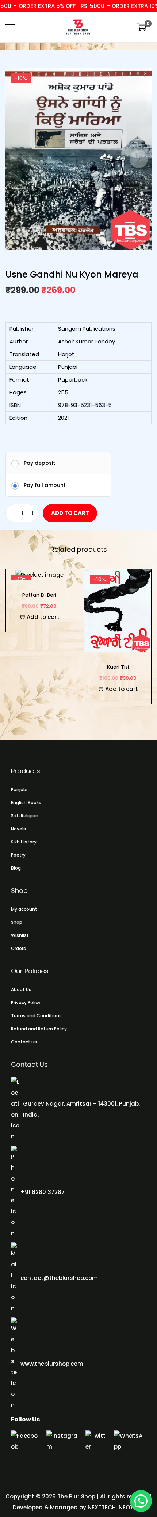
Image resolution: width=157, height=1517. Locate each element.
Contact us (24, 1042)
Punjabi (19, 789)
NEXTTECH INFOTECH (115, 1507)
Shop (16, 922)
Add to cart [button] (43, 617)
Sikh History (24, 842)
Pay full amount (45, 485)
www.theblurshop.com (51, 1364)
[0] (141, 27)
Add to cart (70, 513)
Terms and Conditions (36, 1016)
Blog (16, 868)
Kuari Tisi (118, 667)
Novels (18, 829)
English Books (26, 802)
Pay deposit (39, 463)
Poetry (18, 855)
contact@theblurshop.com (59, 1278)
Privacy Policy (26, 1002)
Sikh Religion (24, 816)
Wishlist (20, 935)
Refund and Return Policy (39, 1029)
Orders (18, 948)
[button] (141, 1501)
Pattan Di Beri (39, 595)
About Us (21, 989)
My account (24, 909)
